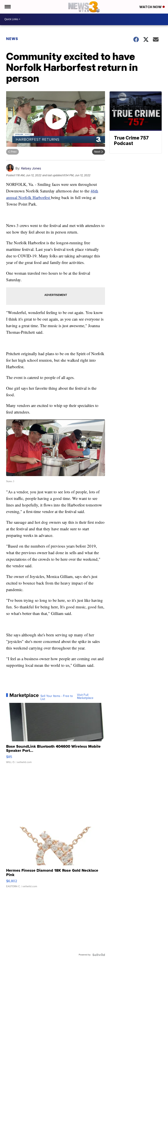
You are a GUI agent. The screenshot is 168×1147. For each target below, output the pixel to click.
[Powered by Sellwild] (98, 954)
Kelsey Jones (31, 168)
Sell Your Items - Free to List (56, 698)
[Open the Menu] (7, 7)
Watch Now (151, 7)
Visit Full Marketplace (85, 696)
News (12, 39)
